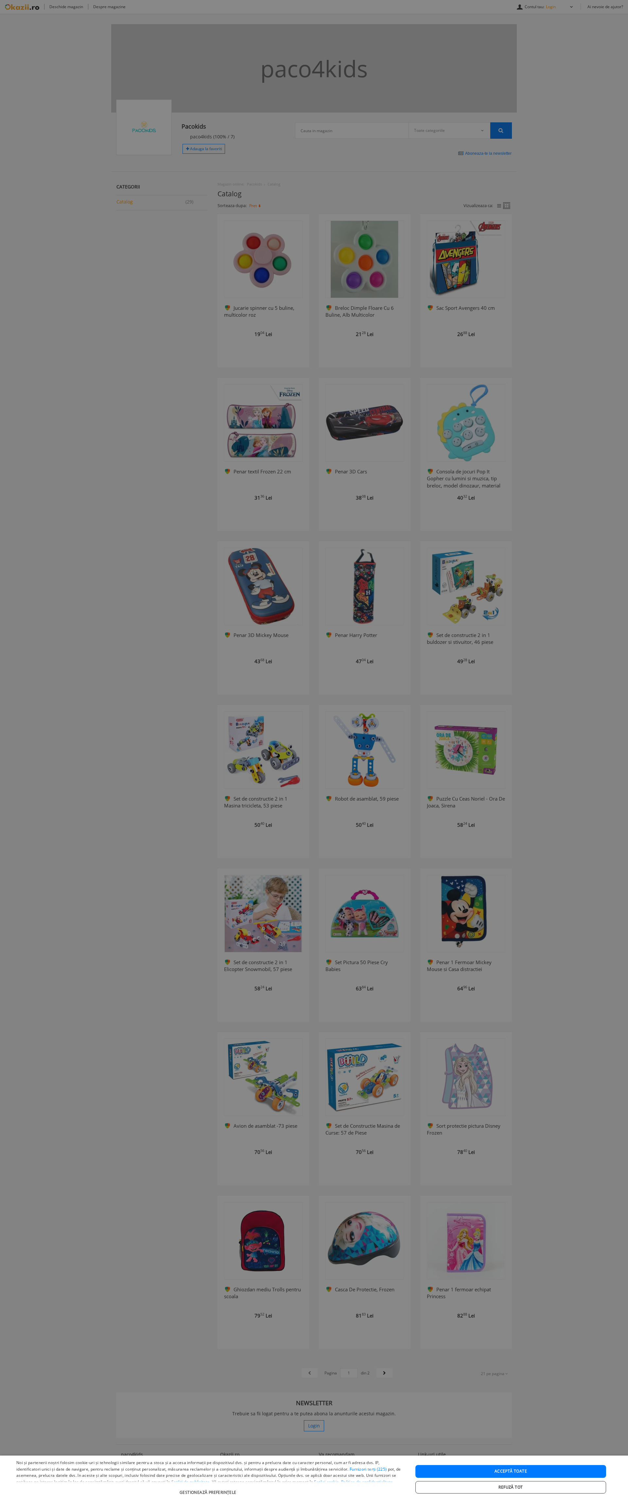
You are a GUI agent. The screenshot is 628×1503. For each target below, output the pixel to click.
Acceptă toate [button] (511, 1471)
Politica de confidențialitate (367, 1482)
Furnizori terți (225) (368, 1469)
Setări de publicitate (190, 1482)
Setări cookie (326, 1482)
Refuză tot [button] (510, 1487)
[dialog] (314, 1479)
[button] (208, 1489)
